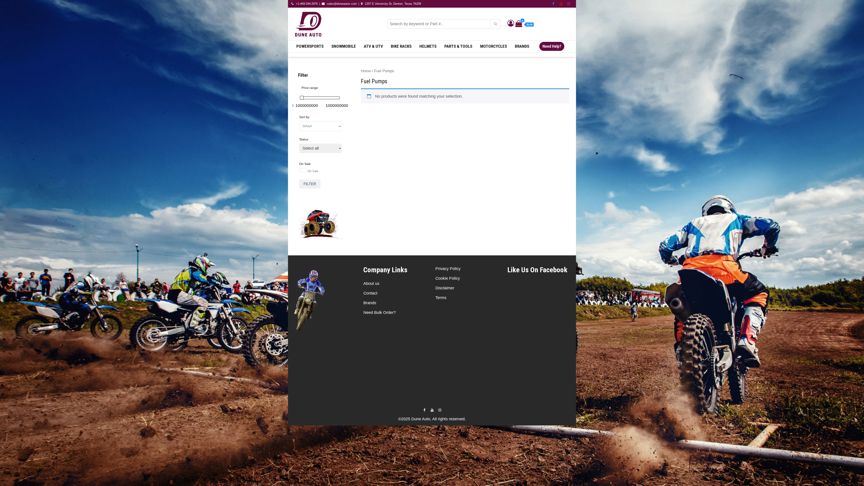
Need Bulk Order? (379, 312)
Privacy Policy (448, 268)
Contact (370, 293)
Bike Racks (401, 46)
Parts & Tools (458, 46)
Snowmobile (343, 46)
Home (366, 71)
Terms (440, 297)
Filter (310, 184)
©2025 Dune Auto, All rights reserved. (432, 419)
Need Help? (551, 46)
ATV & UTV (373, 46)
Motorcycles (493, 46)
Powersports (310, 46)
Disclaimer (444, 288)
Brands (522, 46)
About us (371, 283)
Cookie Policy (447, 278)
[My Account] (510, 24)
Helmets (427, 46)
